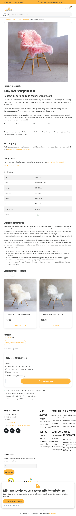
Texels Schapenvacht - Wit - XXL (17, 314)
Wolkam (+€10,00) (13, 372)
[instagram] (12, 430)
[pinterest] (18, 430)
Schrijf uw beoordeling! (14, 343)
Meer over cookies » (11, 505)
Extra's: (7, 363)
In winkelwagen (39, 512)
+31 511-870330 (12, 422)
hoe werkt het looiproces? (55, 162)
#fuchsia (7, 166)
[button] (12, 274)
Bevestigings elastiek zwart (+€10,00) (19, 366)
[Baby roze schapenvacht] (38, 52)
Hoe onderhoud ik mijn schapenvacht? (19, 149)
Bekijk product (20, 325)
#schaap (14, 166)
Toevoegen (55, 325)
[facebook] (6, 430)
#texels (20, 166)
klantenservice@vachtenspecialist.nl (20, 425)
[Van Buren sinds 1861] (37, 214)
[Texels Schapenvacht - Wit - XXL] (20, 295)
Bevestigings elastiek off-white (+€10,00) (20, 369)
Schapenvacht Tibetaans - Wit (52, 314)
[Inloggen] (66, 8)
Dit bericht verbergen (13, 501)
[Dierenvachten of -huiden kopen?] (9, 8)
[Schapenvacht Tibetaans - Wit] (55, 295)
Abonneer (9, 472)
